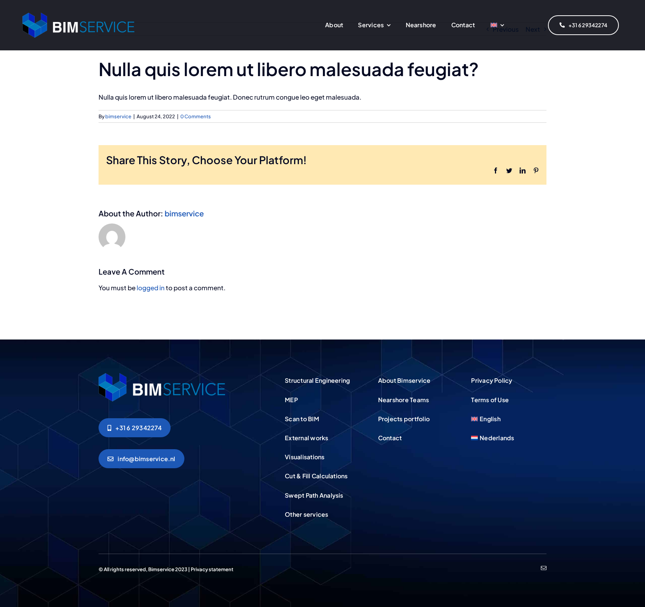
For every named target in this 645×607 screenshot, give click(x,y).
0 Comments (195, 116)
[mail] (543, 568)
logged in (151, 288)
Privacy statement (212, 569)
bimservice (118, 116)
